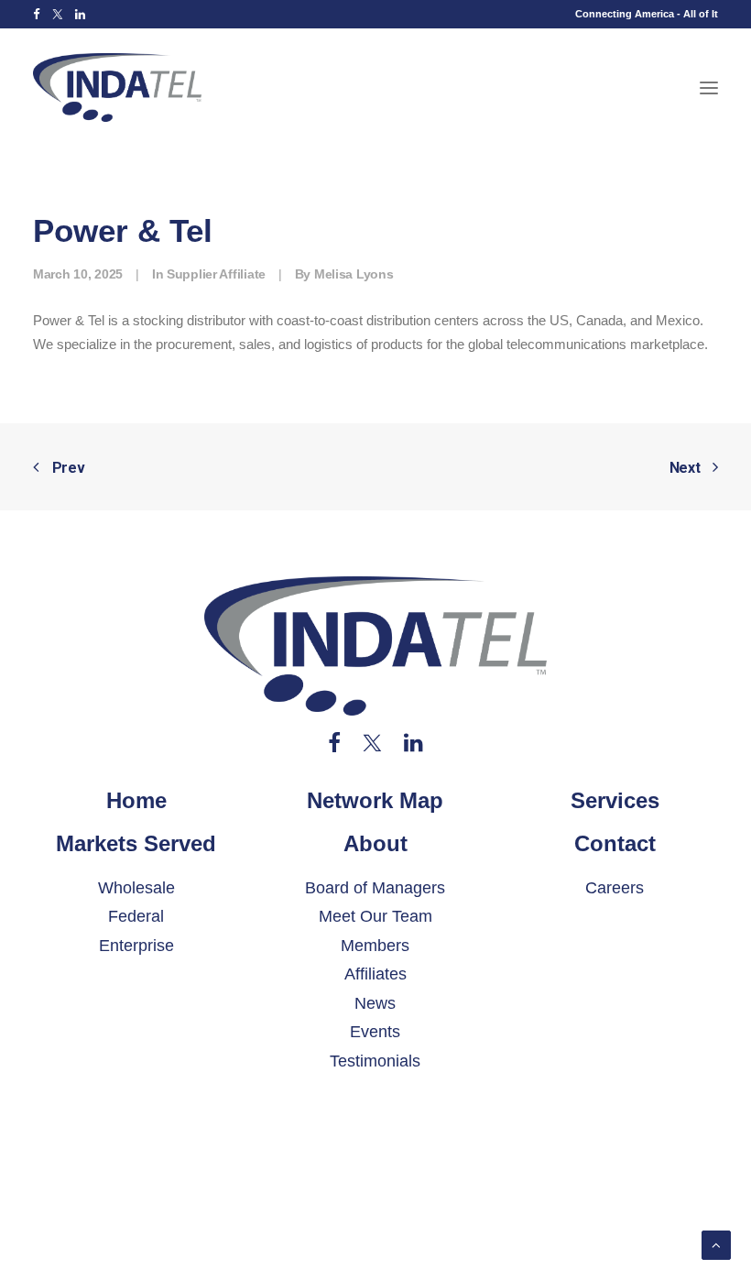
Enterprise (136, 945)
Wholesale (136, 888)
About (375, 843)
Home (136, 800)
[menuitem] (36, 14)
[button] (36, 14)
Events (375, 1032)
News (375, 1003)
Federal (136, 916)
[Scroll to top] (716, 1244)
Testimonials (375, 1061)
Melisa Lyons (354, 274)
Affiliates (375, 974)
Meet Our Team (375, 916)
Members (375, 945)
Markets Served (136, 843)
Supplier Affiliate (216, 274)
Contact (615, 843)
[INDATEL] (117, 87)
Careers (614, 888)
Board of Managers (375, 888)
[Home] (375, 646)
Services (615, 800)
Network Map (375, 800)
